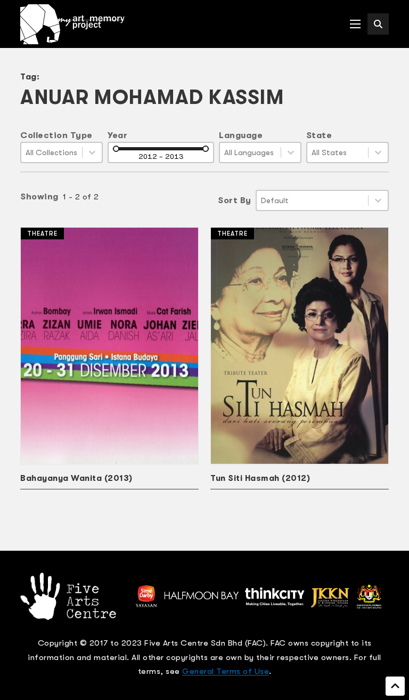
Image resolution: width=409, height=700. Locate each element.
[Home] (72, 24)
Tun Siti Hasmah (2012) (260, 478)
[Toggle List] (92, 152)
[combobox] (51, 152)
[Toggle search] (378, 24)
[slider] (116, 149)
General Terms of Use (225, 671)
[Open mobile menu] (355, 24)
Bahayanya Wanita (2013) (76, 478)
